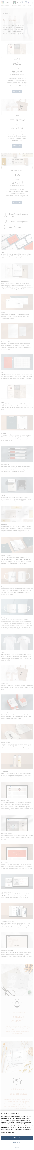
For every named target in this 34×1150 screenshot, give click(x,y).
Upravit (17, 1147)
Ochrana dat (4, 1132)
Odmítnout (17, 1142)
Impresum (11, 1132)
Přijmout (17, 1137)
